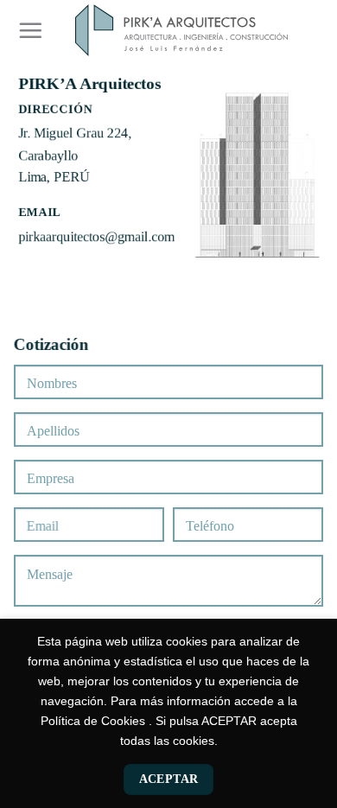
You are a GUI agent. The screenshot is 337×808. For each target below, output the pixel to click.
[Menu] (30, 30)
